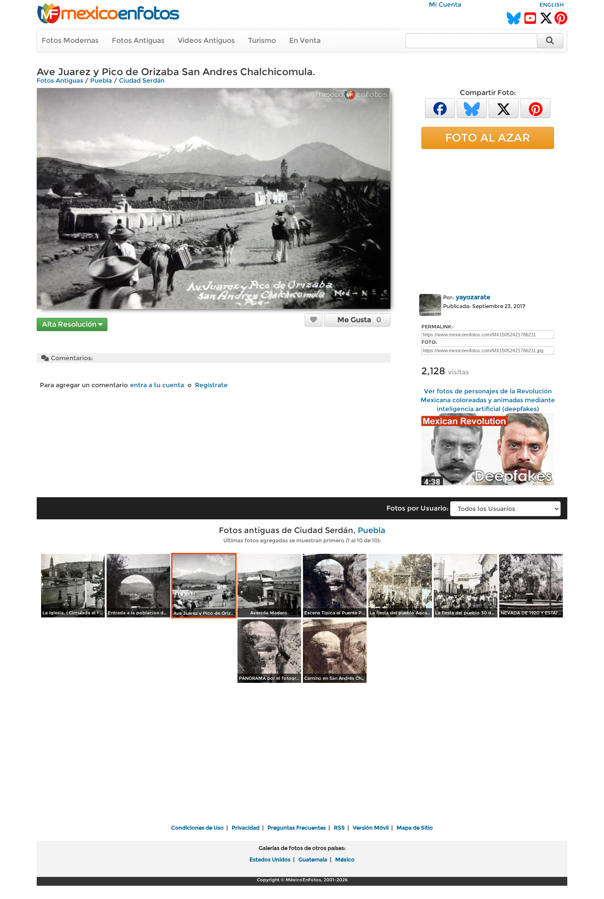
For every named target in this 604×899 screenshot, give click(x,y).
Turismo (262, 40)
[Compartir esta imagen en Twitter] (504, 107)
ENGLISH (551, 4)
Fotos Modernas (70, 40)
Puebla (101, 80)
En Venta (305, 40)
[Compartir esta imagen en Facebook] (440, 107)
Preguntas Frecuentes (297, 827)
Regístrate (211, 385)
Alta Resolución (70, 324)
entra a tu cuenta (157, 385)
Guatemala (312, 859)
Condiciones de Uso (197, 827)
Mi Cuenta (445, 4)
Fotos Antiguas (138, 40)
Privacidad (246, 827)
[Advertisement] (487, 220)
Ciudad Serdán (141, 80)
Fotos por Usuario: (417, 508)
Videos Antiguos (206, 40)
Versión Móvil (371, 827)
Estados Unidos (270, 859)
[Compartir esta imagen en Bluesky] (472, 107)
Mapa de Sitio (415, 827)
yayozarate (473, 297)
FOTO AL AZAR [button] (487, 137)
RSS (339, 827)
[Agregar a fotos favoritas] (313, 320)
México (345, 859)
